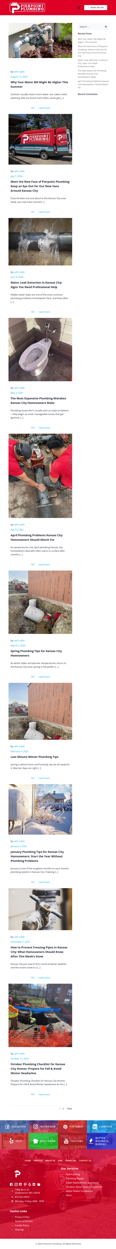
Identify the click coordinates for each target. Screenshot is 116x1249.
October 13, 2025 (20, 1058)
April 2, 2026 (17, 529)
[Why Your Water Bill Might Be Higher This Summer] (40, 40)
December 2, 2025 (20, 941)
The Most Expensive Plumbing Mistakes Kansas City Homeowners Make (92, 73)
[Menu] (78, 7)
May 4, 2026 (17, 392)
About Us (50, 1160)
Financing (70, 1160)
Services (38, 1160)
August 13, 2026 (19, 76)
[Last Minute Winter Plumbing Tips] (40, 711)
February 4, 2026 (19, 751)
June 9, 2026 (17, 277)
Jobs (60, 1160)
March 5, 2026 (18, 645)
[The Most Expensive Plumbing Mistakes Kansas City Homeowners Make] (40, 349)
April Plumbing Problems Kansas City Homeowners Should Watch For (93, 84)
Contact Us (85, 1160)
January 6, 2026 (19, 846)
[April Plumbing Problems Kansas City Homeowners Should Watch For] (40, 475)
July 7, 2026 (16, 176)
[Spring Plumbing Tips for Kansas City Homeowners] (40, 602)
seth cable (19, 71)
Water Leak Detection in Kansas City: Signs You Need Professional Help (93, 63)
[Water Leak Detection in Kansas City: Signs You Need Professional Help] (40, 241)
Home (28, 1160)
